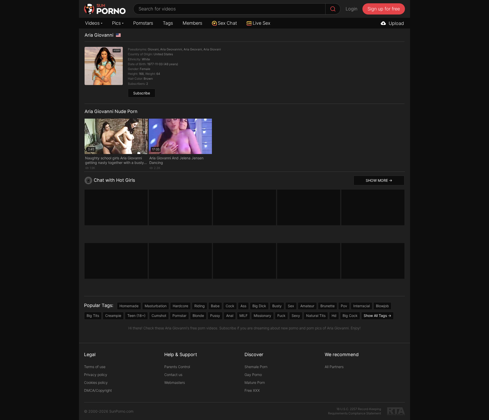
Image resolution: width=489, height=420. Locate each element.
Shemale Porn (255, 367)
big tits (93, 315)
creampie (113, 315)
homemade (129, 306)
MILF (243, 315)
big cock (350, 315)
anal (229, 315)
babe (215, 306)
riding (199, 306)
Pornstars (143, 23)
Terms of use (94, 367)
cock (230, 306)
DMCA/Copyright (98, 390)
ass (243, 306)
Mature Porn (254, 382)
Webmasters (174, 382)
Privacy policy (95, 374)
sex (291, 306)
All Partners (334, 367)
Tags (168, 23)
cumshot (159, 315)
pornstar (179, 315)
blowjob (382, 306)
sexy (296, 315)
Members (192, 23)
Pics (116, 23)
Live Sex (261, 23)
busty (277, 306)
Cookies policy (96, 382)
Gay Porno (253, 374)
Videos (92, 23)
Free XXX (252, 390)
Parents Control (177, 367)
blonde (198, 315)
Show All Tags (375, 315)
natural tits (315, 315)
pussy (215, 315)
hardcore (180, 306)
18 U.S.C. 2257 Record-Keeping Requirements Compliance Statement (354, 411)
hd (334, 315)
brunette (327, 306)
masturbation (156, 306)
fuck (281, 315)
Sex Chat (227, 23)
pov (344, 306)
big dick (259, 306)
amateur (307, 306)
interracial (361, 306)
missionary (262, 315)
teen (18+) (136, 315)
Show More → (379, 180)
